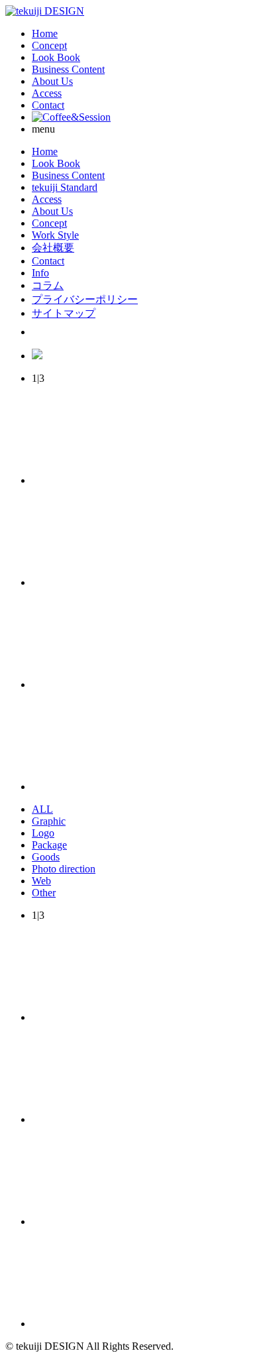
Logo (43, 833)
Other (44, 892)
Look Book (56, 57)
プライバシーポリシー (85, 299)
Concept (49, 45)
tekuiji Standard (64, 187)
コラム (48, 285)
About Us (52, 81)
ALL (42, 809)
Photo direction (63, 868)
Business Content (68, 69)
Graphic (49, 821)
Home (45, 33)
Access (47, 93)
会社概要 (53, 247)
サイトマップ (63, 313)
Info (40, 272)
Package (49, 845)
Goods (46, 856)
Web (41, 880)
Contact (48, 105)
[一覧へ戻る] (131, 684)
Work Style (55, 235)
